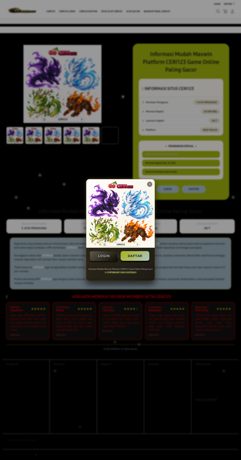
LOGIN (104, 256)
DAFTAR (135, 256)
